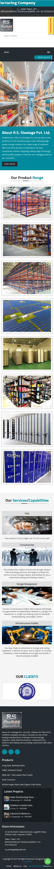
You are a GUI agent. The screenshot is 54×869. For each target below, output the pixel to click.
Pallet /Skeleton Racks (12, 770)
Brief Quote (44, 57)
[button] (4, 95)
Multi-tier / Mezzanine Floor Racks (17, 775)
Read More (9, 164)
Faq (25, 866)
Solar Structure (8, 779)
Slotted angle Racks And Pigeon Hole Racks (21, 784)
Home (9, 866)
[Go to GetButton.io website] (48, 866)
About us (17, 866)
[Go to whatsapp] (47, 861)
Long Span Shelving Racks (13, 765)
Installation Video (39, 866)
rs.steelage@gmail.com (15, 849)
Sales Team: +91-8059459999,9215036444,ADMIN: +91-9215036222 (27, 10)
